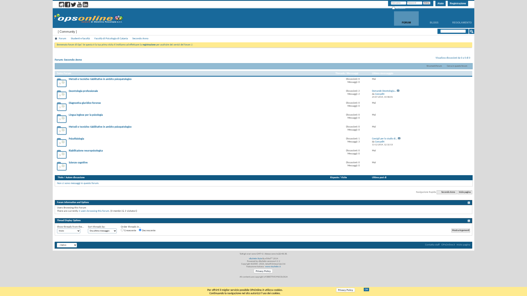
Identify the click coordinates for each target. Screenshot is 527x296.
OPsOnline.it (448, 244)
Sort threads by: (96, 226)
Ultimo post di (379, 177)
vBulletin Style (255, 259)
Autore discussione (75, 177)
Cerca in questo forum (457, 66)
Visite (344, 177)
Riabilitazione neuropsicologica (86, 150)
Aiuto (440, 3)
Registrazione (458, 3)
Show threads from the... (70, 226)
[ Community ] (67, 31)
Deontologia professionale (83, 91)
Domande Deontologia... (384, 91)
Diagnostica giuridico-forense (85, 103)
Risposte (334, 177)
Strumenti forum (434, 66)
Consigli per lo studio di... (384, 139)
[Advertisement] (263, 215)
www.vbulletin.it (273, 267)
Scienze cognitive (78, 162)
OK (366, 289)
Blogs (434, 22)
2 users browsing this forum (94, 211)
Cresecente (130, 230)
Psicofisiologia (76, 139)
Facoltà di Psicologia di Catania (111, 38)
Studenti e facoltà (80, 38)
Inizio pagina (465, 192)
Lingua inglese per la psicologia (86, 115)
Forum (406, 22)
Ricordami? (400, 8)
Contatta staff (432, 244)
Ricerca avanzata (458, 36)
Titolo (60, 177)
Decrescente (148, 230)
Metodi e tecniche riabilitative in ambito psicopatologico (100, 79)
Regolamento (462, 22)
